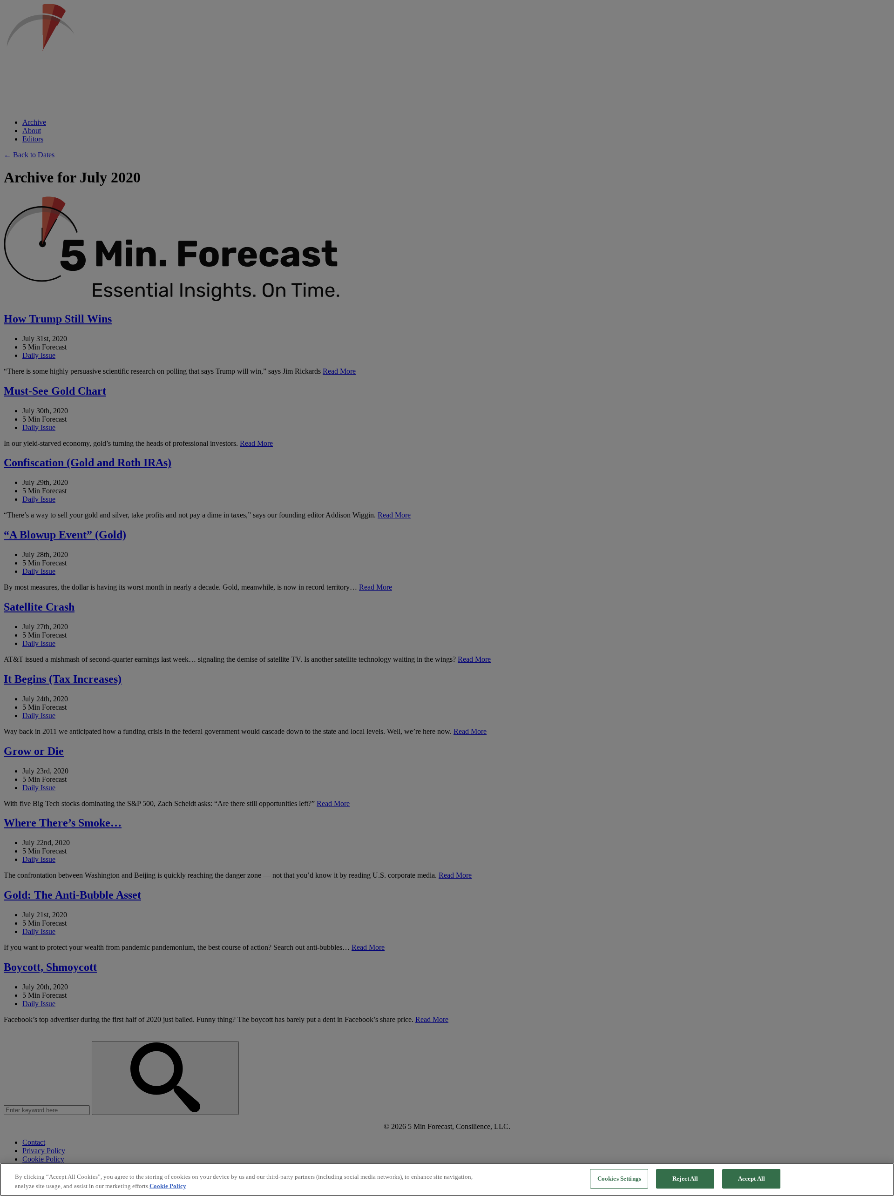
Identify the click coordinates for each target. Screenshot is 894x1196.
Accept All (751, 1178)
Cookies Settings (619, 1178)
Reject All (685, 1178)
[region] (447, 1179)
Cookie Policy (167, 1186)
